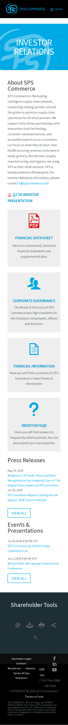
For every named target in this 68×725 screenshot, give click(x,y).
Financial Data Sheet (34, 237)
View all (19, 513)
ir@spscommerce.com (34, 183)
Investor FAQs (34, 425)
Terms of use (34, 696)
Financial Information (34, 366)
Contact (21, 663)
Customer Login (21, 658)
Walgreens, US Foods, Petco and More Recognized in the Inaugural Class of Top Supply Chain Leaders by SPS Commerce (34, 480)
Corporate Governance (34, 300)
